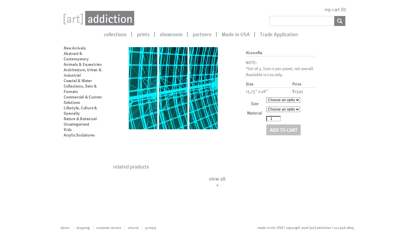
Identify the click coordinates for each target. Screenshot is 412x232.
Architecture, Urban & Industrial (83, 72)
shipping (83, 227)
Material (254, 112)
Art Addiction (97, 18)
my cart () (335, 9)
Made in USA (236, 34)
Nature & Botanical (80, 118)
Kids (68, 129)
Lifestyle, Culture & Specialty (80, 110)
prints (143, 34)
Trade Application (279, 34)
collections (115, 34)
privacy (150, 227)
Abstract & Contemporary (76, 56)
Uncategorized (76, 124)
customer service (108, 227)
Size (254, 103)
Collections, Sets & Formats (80, 89)
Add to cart (283, 130)
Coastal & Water (78, 80)
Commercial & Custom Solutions (83, 100)
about (65, 227)
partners (202, 34)
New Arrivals (75, 48)
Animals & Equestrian (83, 64)
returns (133, 227)
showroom (171, 34)
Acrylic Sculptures (79, 135)
